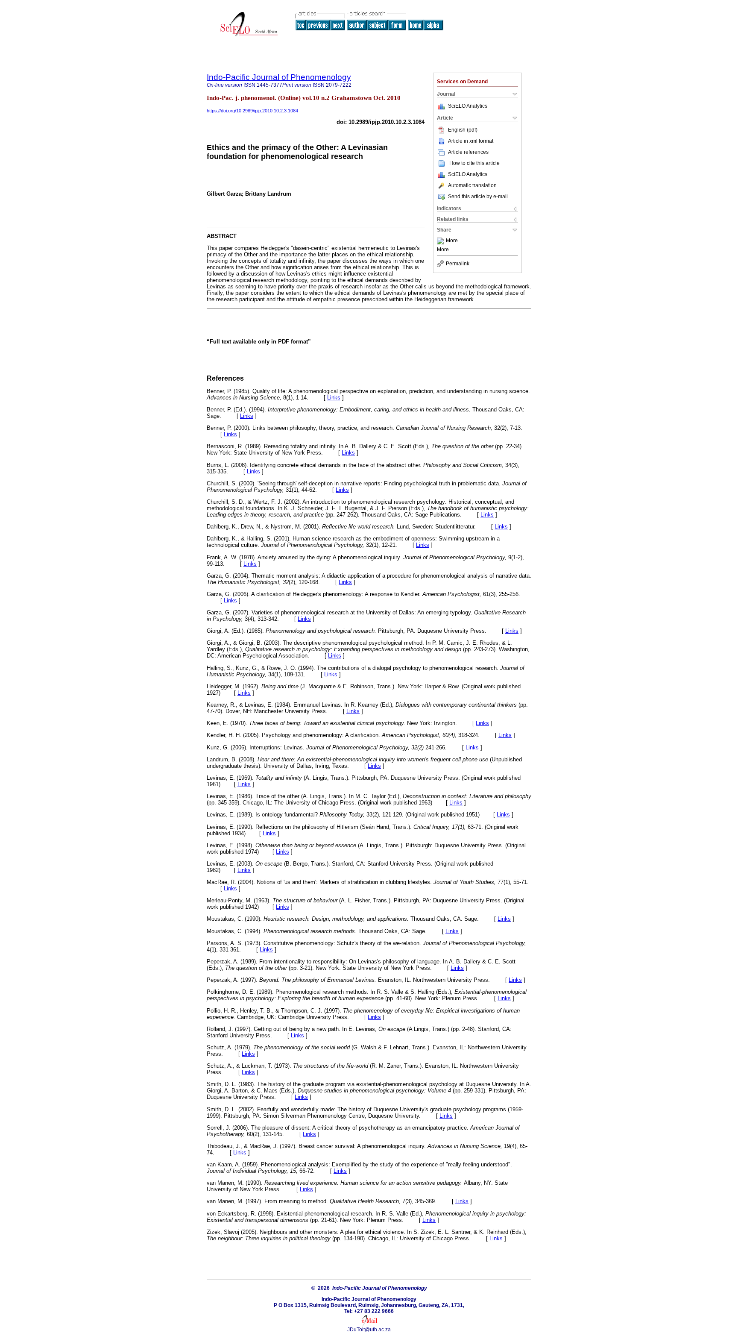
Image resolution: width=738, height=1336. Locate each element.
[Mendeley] (441, 241)
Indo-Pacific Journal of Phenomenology (279, 77)
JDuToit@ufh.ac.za (369, 1330)
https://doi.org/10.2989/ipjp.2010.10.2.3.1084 (252, 110)
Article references (468, 152)
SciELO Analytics (467, 106)
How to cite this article (474, 163)
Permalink (457, 264)
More (452, 241)
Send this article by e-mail (478, 197)
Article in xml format (470, 141)
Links (333, 397)
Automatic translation (472, 185)
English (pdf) (462, 130)
